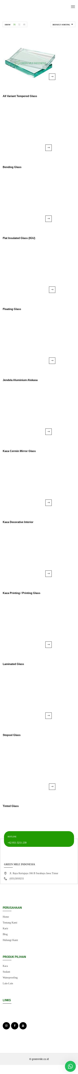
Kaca (5, 966)
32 (19, 24)
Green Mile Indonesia (19, 864)
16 (14, 24)
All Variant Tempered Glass (20, 96)
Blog (5, 934)
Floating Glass (12, 309)
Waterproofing (10, 977)
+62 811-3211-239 (17, 842)
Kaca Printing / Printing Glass (21, 593)
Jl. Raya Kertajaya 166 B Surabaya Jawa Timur (34, 873)
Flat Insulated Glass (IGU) (19, 238)
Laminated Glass (13, 664)
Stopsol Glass (11, 735)
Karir (5, 928)
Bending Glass (12, 167)
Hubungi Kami (10, 940)
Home (6, 916)
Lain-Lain (8, 983)
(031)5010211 (17, 878)
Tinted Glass (11, 806)
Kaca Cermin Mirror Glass (19, 451)
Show (8, 25)
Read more (52, 77)
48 (24, 24)
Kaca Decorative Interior (18, 522)
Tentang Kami (10, 922)
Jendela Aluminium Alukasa (20, 380)
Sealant (6, 971)
